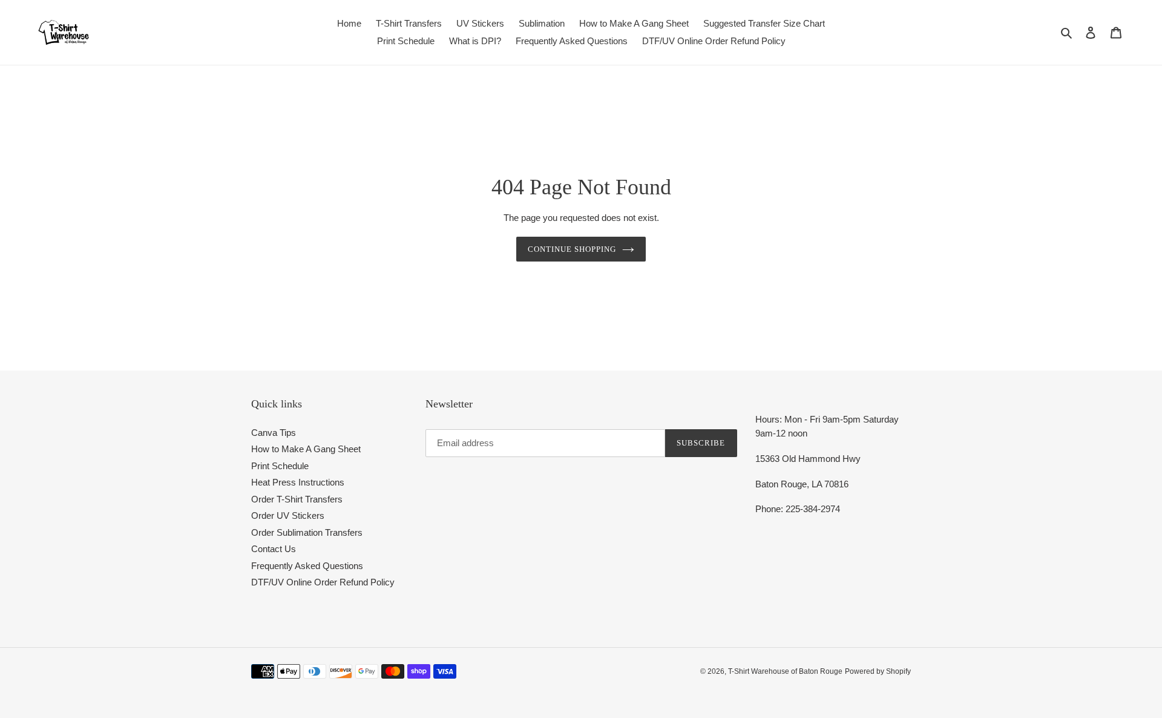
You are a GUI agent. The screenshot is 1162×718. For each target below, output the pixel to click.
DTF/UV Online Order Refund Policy (323, 582)
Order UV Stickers (287, 515)
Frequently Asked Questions (307, 566)
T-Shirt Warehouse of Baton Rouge (785, 671)
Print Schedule (280, 466)
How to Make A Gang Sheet (306, 449)
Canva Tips (273, 432)
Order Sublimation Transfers (307, 532)
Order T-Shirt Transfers (297, 499)
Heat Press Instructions (297, 482)
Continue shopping (572, 249)
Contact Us (273, 549)
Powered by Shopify (878, 671)
